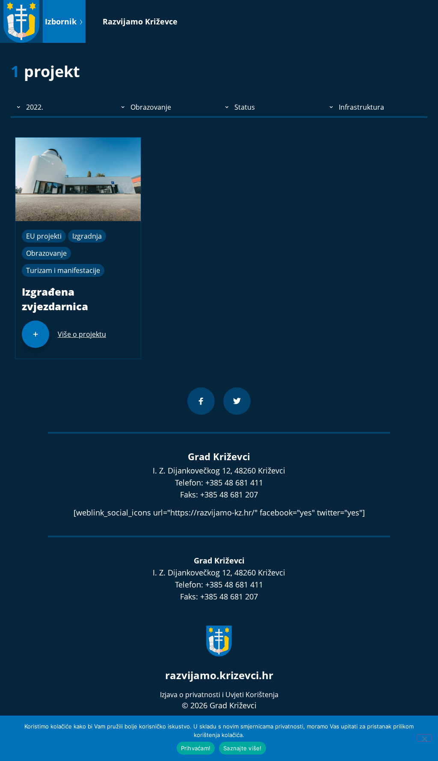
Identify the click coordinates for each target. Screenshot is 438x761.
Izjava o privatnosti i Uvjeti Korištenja (219, 694)
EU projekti (44, 236)
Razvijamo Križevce (140, 21)
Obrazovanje (46, 253)
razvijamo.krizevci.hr (219, 675)
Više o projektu (82, 334)
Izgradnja (87, 236)
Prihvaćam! (196, 748)
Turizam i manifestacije (63, 270)
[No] (424, 738)
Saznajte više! (242, 748)
